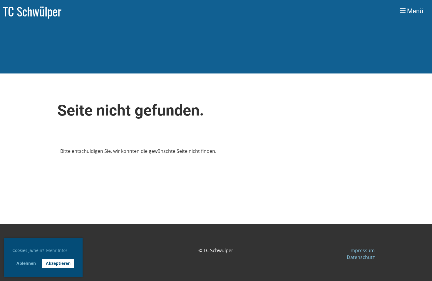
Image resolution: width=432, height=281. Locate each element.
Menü (414, 11)
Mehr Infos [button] (57, 250)
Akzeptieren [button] (58, 263)
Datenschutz (361, 257)
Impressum (362, 250)
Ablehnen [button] (26, 263)
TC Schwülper (32, 11)
